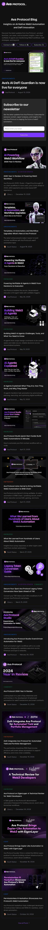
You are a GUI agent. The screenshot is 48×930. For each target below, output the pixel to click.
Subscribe (24, 135)
